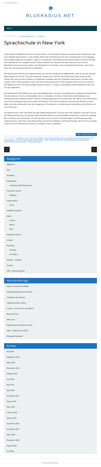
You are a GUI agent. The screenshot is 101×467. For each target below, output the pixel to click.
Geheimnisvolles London (16, 303)
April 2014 (11, 390)
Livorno (12, 220)
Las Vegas (13, 254)
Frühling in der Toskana (16, 297)
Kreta (11, 205)
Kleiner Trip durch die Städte (18, 286)
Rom (11, 229)
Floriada (12, 250)
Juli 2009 (10, 451)
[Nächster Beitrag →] (94, 149)
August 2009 (12, 446)
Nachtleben (38, 140)
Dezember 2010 (13, 424)
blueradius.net (50, 15)
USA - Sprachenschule (86, 134)
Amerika (20, 138)
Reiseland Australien (15, 336)
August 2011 (12, 401)
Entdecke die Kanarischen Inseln (19, 325)
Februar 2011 (12, 412)
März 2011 (11, 407)
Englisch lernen (36, 138)
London (10, 240)
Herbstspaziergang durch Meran (19, 292)
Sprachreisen (83, 140)
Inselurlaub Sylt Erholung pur (20, 185)
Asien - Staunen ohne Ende (17, 331)
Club (27, 138)
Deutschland (12, 181)
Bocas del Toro (12, 314)
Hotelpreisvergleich (14, 211)
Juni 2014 (10, 379)
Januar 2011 (12, 418)
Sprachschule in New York (15, 141)
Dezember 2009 (13, 440)
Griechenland (12, 201)
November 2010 (13, 429)
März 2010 (11, 435)
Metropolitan (26, 140)
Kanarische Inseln (14, 235)
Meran (12, 225)
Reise (46, 140)
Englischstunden (51, 138)
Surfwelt (10, 265)
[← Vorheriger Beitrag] (7, 149)
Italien (9, 216)
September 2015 (13, 357)
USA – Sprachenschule (16, 271)
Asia (8, 170)
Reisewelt (10, 246)
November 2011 (13, 396)
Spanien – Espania (14, 260)
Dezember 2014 (13, 368)
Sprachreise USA (70, 140)
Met (17, 140)
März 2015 (11, 363)
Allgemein (10, 164)
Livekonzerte (9, 140)
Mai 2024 (10, 351)
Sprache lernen (55, 140)
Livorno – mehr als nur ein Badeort (20, 308)
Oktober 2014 (12, 374)
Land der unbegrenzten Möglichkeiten (76, 138)
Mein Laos (11, 319)
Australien (11, 175)
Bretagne (13, 195)
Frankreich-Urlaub (14, 191)
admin (41, 36)
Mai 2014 (10, 385)
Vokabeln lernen (34, 141)
